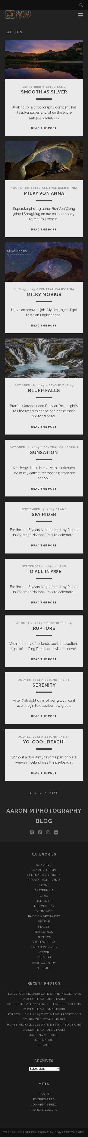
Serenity (44, 685)
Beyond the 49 (61, 385)
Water (44, 952)
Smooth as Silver (44, 92)
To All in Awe (44, 571)
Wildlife (44, 957)
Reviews (44, 936)
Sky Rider (44, 514)
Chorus (44, 1045)
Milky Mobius (44, 294)
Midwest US (44, 906)
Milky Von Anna (44, 193)
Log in (44, 1094)
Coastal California (44, 880)
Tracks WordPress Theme (26, 1132)
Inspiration (44, 1040)
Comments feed (44, 1104)
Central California (60, 188)
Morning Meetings (44, 1034)
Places (44, 926)
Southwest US (44, 942)
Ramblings (44, 931)
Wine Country (44, 962)
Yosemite (43, 968)
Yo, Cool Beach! (44, 741)
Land (61, 86)
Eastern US (44, 890)
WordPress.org (44, 1109)
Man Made (43, 900)
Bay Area (44, 864)
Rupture (44, 628)
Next (53, 792)
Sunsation (44, 452)
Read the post (44, 128)
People (44, 921)
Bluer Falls (44, 390)
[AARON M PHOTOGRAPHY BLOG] (18, 17)
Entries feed (44, 1099)
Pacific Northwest (44, 916)
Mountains (44, 911)
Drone (44, 885)
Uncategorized (44, 947)
